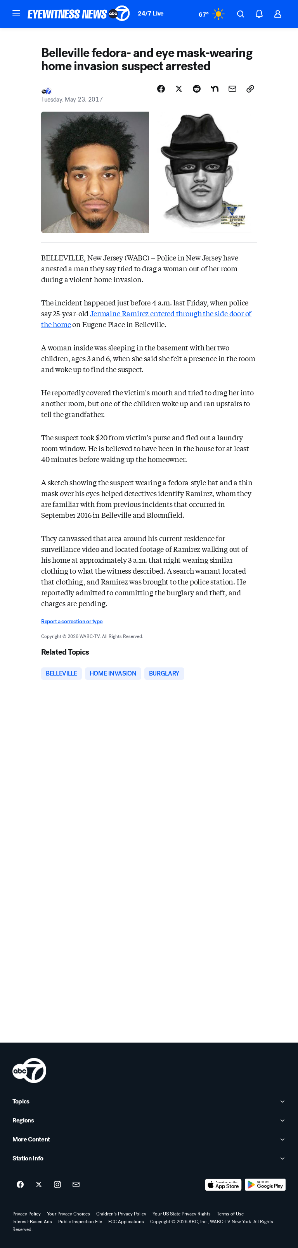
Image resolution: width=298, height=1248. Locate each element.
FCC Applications (126, 1221)
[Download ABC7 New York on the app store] (223, 1185)
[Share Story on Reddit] (196, 88)
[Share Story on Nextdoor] (214, 88)
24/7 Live (151, 13)
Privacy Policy (26, 1214)
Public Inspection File (80, 1221)
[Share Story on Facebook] (161, 88)
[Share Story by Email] (232, 88)
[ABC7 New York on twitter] (39, 1185)
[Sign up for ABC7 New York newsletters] (76, 1185)
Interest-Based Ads (32, 1221)
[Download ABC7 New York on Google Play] (265, 1185)
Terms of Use (230, 1214)
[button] (16, 13)
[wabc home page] (29, 1070)
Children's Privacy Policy (121, 1214)
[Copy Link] (250, 88)
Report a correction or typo (71, 621)
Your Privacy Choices (68, 1214)
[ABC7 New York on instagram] (57, 1185)
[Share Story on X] (178, 88)
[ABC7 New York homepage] (79, 13)
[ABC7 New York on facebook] (20, 1185)
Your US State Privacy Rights (181, 1214)
